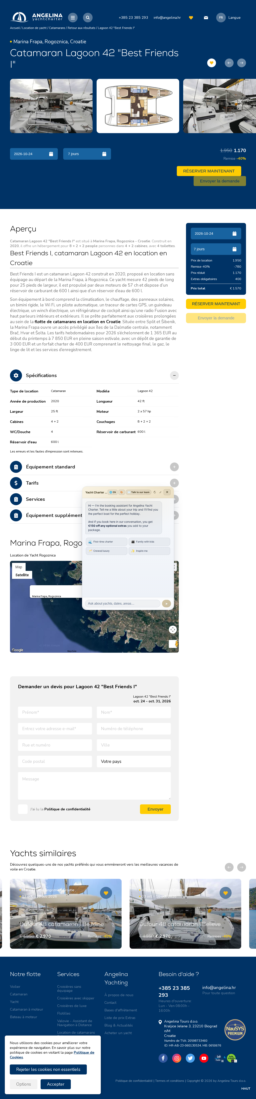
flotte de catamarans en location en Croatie (78, 322)
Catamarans (57, 28)
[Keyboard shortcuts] (12, 651)
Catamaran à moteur (26, 1009)
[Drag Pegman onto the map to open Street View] (173, 644)
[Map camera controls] (173, 630)
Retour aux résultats (81, 28)
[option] (51, 106)
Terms (175, 651)
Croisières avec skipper (75, 998)
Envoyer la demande (220, 181)
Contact (110, 1003)
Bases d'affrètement (120, 1010)
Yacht (14, 1002)
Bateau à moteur (23, 1017)
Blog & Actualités (118, 1025)
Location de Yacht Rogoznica (33, 555)
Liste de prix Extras (119, 1018)
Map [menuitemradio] (18, 567)
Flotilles (63, 1013)
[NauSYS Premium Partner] (235, 1040)
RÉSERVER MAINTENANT (209, 171)
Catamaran (18, 994)
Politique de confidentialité (67, 809)
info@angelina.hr (167, 17)
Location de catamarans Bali (76, 1035)
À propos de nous (118, 995)
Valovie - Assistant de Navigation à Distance (74, 1023)
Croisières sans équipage (69, 989)
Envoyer (155, 809)
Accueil (15, 28)
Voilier (15, 987)
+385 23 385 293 (174, 992)
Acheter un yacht (118, 1033)
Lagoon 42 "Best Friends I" (116, 28)
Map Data (71, 651)
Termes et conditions (169, 1081)
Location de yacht (34, 28)
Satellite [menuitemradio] (22, 575)
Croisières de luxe (72, 1006)
